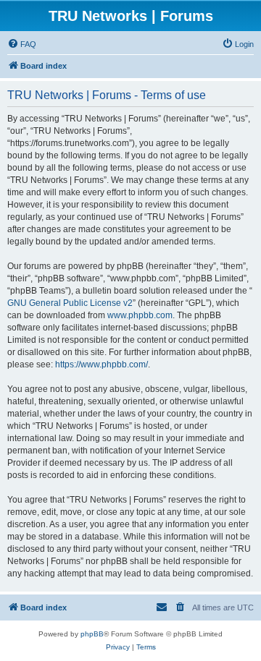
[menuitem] (21, 44)
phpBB (92, 634)
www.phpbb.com (140, 315)
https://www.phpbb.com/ (101, 364)
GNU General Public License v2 (70, 303)
